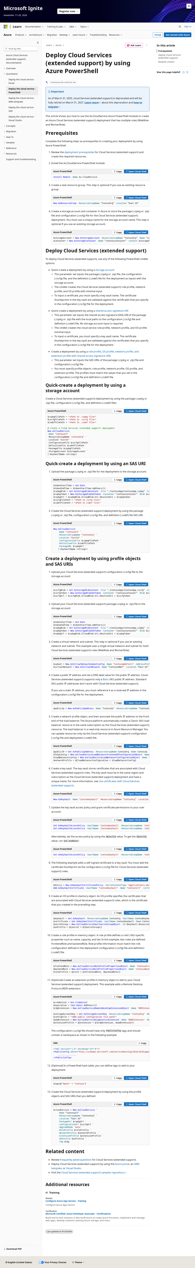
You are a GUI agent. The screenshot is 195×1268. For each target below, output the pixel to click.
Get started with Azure (178, 34)
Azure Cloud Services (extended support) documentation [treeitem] (17, 59)
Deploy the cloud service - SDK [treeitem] (22, 109)
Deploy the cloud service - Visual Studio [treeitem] (22, 118)
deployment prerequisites (79, 152)
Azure (59, 45)
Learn (49, 45)
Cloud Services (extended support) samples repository (92, 1172)
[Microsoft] (6, 27)
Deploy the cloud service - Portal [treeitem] (22, 81)
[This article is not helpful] (187, 72)
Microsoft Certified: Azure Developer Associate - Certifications (78, 1213)
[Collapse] (38, 42)
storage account (105, 270)
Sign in (187, 26)
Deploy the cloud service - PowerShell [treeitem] (22, 90)
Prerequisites (165, 51)
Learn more (92, 102)
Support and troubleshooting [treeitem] (21, 159)
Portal (158, 34)
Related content (166, 61)
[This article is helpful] (183, 72)
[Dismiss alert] (188, 6)
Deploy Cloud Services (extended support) (169, 56)
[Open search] (180, 26)
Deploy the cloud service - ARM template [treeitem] (22, 100)
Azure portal (122, 1164)
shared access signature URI (112, 310)
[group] (100, 239)
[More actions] (146, 45)
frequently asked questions (76, 1159)
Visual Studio (73, 1168)
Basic (106, 679)
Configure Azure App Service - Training (66, 1201)
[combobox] (21, 48)
